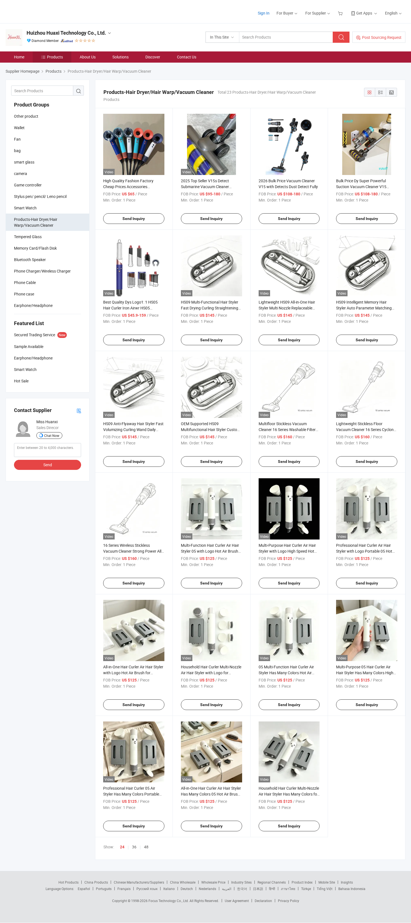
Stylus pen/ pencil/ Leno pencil (40, 196)
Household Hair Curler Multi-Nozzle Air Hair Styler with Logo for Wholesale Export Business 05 (211, 672)
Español (84, 888)
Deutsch (187, 888)
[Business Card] (79, 410)
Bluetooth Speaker (30, 259)
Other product (26, 116)
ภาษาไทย (288, 888)
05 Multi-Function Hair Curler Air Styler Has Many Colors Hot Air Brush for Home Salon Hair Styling (288, 672)
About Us (88, 57)
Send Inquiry (133, 218)
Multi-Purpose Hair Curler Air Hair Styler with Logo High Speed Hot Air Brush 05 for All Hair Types (287, 551)
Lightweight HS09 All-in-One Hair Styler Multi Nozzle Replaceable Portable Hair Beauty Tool (287, 307)
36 (134, 846)
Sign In (264, 13)
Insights (347, 882)
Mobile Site (326, 882)
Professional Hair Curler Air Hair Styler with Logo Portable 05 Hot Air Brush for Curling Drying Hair (364, 551)
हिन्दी (272, 888)
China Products (96, 882)
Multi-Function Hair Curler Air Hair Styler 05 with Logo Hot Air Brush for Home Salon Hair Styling (210, 551)
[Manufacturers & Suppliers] (41, 11)
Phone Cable (25, 282)
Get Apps (364, 13)
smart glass (24, 162)
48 (146, 846)
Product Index (302, 882)
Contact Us (186, 57)
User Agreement (237, 900)
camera (20, 173)
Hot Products (68, 882)
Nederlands (207, 888)
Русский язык (146, 888)
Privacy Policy (288, 900)
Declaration (263, 900)
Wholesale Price (213, 882)
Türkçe (306, 888)
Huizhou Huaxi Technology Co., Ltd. (66, 33)
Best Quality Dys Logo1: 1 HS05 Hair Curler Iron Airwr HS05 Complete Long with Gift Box (130, 307)
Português (104, 888)
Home (19, 57)
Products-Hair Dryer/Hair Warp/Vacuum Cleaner (35, 222)
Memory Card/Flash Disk (35, 248)
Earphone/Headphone (33, 305)
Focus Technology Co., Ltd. (169, 900)
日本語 (258, 888)
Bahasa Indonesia (351, 888)
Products (55, 57)
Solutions (120, 57)
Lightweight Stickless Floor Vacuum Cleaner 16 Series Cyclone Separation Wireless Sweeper (366, 429)
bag (17, 150)
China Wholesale (182, 882)
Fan (17, 139)
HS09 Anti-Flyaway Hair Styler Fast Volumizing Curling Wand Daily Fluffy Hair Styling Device (133, 429)
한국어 (242, 888)
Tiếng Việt (324, 888)
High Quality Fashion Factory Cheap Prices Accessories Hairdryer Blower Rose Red (128, 186)
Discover (152, 57)
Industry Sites (241, 882)
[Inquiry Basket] (341, 13)
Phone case (24, 294)
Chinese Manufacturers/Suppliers (139, 882)
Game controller (28, 185)
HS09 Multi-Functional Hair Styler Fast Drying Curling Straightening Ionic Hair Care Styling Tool (209, 307)
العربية (226, 888)
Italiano (169, 888)
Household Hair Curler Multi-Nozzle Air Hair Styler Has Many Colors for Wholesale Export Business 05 (289, 794)
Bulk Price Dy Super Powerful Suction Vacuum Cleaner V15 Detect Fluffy (361, 186)
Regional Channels (272, 882)
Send (47, 464)
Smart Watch (25, 207)
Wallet (19, 127)
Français (124, 888)
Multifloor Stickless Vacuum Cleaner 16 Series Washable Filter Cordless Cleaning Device (287, 429)
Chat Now (51, 435)
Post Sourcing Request (381, 37)
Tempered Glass (28, 236)
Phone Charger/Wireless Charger (42, 271)
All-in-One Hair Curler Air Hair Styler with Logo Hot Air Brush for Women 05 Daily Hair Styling (133, 672)
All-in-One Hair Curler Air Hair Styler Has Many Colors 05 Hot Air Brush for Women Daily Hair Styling (211, 794)
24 (122, 847)
